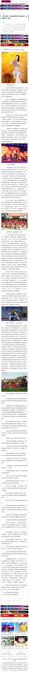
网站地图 (19, 659)
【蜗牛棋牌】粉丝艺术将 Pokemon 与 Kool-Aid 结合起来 (21, 634)
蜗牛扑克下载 (8, 3)
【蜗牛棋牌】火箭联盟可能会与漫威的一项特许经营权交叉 (7, 634)
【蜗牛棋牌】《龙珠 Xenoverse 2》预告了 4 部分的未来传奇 (21, 648)
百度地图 (23, 659)
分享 (20, 600)
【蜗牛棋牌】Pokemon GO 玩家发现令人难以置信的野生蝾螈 (7, 648)
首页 (3, 3)
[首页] (27, 664)
